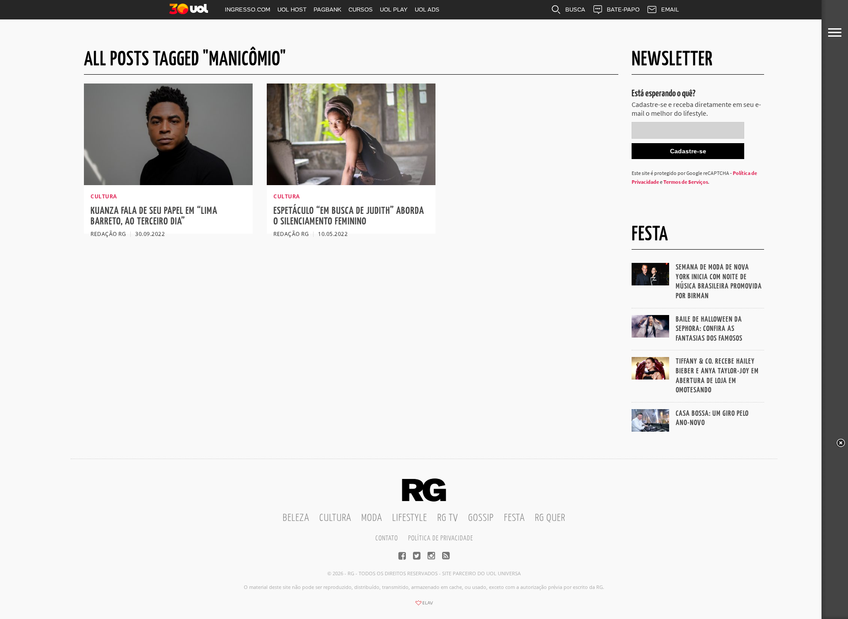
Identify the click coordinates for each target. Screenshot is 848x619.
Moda (371, 518)
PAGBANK (327, 9)
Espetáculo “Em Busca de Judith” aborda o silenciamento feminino (348, 216)
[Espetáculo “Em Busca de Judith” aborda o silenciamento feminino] (351, 182)
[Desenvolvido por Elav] (424, 606)
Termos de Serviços (685, 181)
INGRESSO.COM (247, 9)
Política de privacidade (440, 538)
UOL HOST (292, 9)
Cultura (335, 518)
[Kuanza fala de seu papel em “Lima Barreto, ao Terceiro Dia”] (168, 182)
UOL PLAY (394, 9)
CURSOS (360, 9)
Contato (386, 538)
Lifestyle (409, 518)
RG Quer (550, 518)
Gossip (481, 518)
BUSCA (575, 9)
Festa (514, 518)
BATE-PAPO (623, 9)
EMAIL (670, 9)
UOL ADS (427, 9)
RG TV (447, 518)
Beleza (296, 518)
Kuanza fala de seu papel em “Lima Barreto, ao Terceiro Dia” (154, 216)
